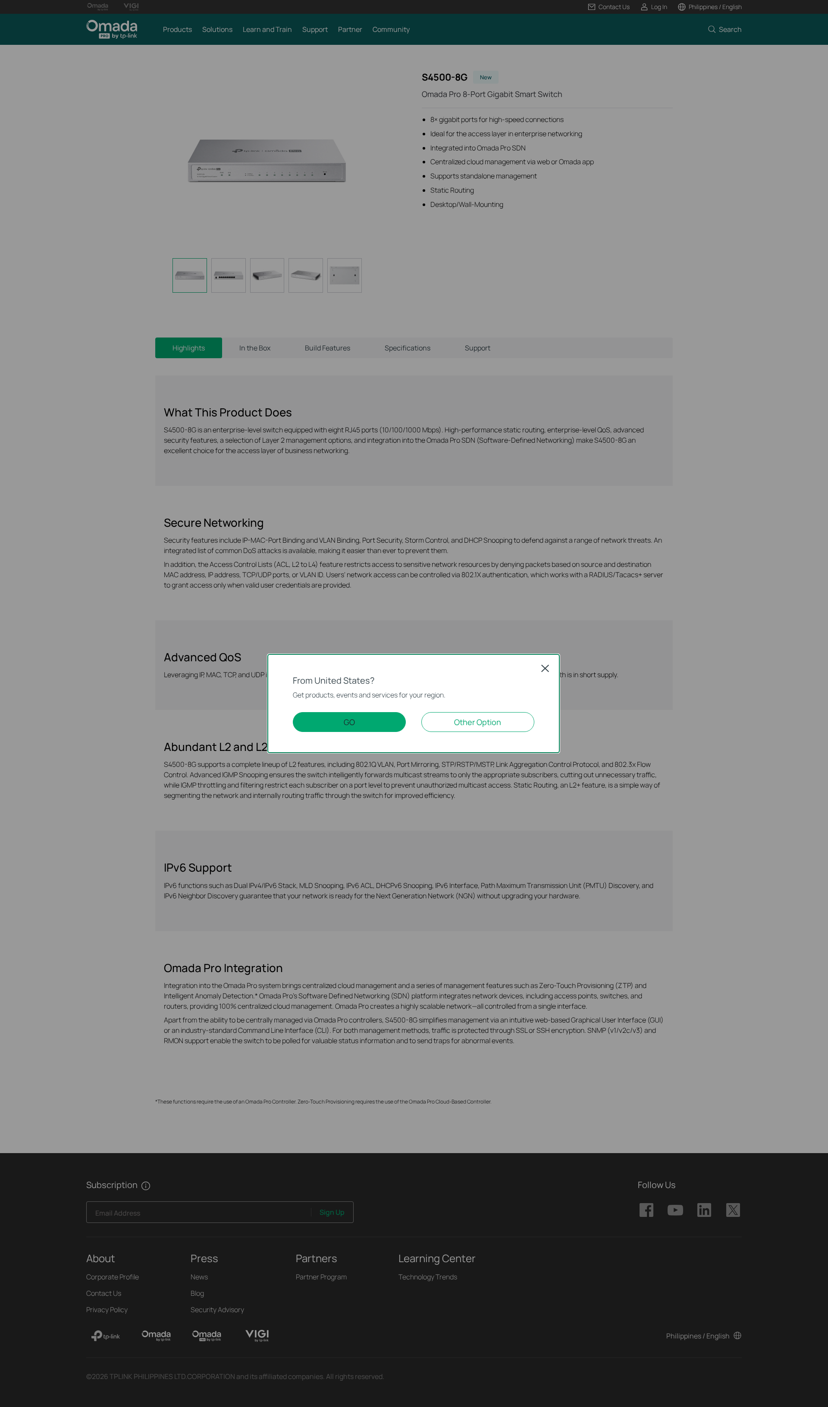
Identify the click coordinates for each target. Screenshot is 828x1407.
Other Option (477, 722)
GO (349, 722)
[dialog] (414, 703)
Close (545, 668)
